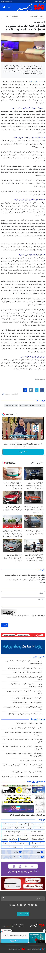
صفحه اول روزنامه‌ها (36, 781)
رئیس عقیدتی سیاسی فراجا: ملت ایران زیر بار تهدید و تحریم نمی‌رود (22, 766)
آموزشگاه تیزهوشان (37, 839)
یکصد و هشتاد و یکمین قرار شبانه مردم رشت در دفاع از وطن (22, 776)
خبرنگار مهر (33, 81)
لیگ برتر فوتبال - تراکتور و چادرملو (31, 760)
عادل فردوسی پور (11, 405)
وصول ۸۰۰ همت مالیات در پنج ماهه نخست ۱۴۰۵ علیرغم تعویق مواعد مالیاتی (23, 662)
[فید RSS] (17, 905)
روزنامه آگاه (12, 847)
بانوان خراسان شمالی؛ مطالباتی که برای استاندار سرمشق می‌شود (24, 678)
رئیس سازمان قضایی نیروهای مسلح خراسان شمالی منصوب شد (22, 708)
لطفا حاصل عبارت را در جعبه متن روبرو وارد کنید (28, 616)
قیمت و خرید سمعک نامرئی (19, 843)
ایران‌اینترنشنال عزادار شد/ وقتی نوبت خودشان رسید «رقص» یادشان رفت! (22, 747)
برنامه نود (40, 405)
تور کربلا (29, 828)
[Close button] (44, 930)
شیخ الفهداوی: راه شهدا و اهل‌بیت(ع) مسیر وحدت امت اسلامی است (23, 733)
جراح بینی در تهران (37, 824)
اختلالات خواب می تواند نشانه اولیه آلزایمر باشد (26, 772)
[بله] (32, 905)
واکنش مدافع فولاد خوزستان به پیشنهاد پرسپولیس (25, 728)
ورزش (41, 16)
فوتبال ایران (34, 16)
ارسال (5, 625)
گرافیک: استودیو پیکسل (15, 949)
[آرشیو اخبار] (13, 905)
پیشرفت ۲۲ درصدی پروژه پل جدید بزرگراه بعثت (26, 698)
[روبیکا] (21, 905)
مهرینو (5, 843)
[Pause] (5, 437)
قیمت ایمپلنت (22, 835)
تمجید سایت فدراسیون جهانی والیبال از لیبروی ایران (25, 668)
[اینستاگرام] (28, 905)
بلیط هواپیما (24, 839)
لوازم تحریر (23, 824)
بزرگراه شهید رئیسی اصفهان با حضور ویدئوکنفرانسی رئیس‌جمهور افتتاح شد (25, 685)
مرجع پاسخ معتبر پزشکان (13, 831)
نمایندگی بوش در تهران (9, 839)
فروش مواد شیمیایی (36, 835)
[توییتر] (24, 905)
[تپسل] (3, 414)
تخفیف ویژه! (14, 940)
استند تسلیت (19, 828)
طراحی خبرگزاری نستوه (33, 949)
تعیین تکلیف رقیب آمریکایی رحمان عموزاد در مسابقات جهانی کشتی (22, 740)
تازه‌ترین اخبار (39, 657)
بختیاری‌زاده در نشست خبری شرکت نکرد (29, 723)
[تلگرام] (36, 905)
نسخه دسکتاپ (23, 914)
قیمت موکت (39, 828)
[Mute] (8, 437)
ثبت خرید (23, 451)
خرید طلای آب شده (9, 824)
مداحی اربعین (7, 828)
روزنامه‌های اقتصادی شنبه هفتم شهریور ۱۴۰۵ (26, 815)
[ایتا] (10, 905)
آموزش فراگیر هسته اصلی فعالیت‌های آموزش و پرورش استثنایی (24, 692)
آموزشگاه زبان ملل (37, 843)
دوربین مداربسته (35, 831)
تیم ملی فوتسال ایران (27, 405)
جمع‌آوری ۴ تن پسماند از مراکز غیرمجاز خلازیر (27, 702)
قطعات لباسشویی (8, 835)
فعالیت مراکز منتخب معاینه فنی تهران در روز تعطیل (25, 714)
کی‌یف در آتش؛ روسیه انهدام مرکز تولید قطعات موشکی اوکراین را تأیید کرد (24, 754)
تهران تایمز (34, 847)
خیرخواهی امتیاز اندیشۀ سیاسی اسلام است (28, 672)
